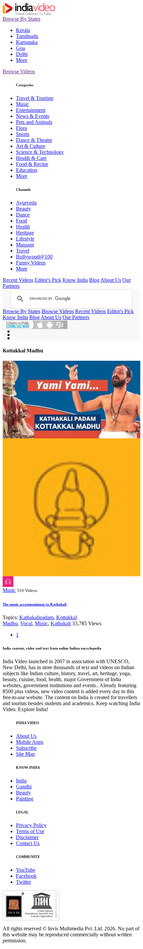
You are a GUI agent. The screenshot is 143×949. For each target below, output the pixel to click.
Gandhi (24, 786)
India (21, 780)
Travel (22, 250)
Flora (21, 128)
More (21, 60)
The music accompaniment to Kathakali (35, 604)
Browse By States (21, 19)
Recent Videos (18, 280)
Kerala (23, 30)
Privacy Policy (31, 825)
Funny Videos (31, 262)
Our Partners (76, 317)
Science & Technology (40, 152)
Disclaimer (27, 837)
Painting (24, 798)
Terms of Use (30, 831)
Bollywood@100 (34, 256)
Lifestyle (25, 238)
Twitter (23, 882)
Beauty (23, 209)
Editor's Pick (48, 280)
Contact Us (28, 843)
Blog (94, 280)
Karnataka (27, 42)
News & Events (32, 116)
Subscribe (26, 748)
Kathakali (61, 623)
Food (21, 221)
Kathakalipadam (36, 617)
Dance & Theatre (34, 140)
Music (22, 104)
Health (23, 227)
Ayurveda (26, 203)
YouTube (25, 870)
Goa (20, 48)
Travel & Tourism (34, 98)
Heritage (25, 233)
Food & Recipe (32, 164)
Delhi (22, 54)
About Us (110, 280)
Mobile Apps (29, 742)
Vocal (26, 623)
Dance (23, 215)
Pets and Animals (34, 122)
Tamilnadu (27, 36)
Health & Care (31, 158)
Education (26, 170)
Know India (75, 280)
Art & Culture (30, 146)
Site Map (25, 754)
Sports (22, 134)
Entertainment (30, 110)
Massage (25, 244)
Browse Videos (19, 71)
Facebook (26, 876)
